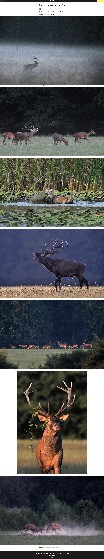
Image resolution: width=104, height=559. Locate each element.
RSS (63, 553)
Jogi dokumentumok (55, 553)
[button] (40, 548)
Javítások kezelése (48, 553)
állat (41, 9)
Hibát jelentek (38, 553)
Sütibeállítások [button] (67, 553)
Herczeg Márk (42, 8)
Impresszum (43, 553)
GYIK (34, 553)
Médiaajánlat (60, 553)
